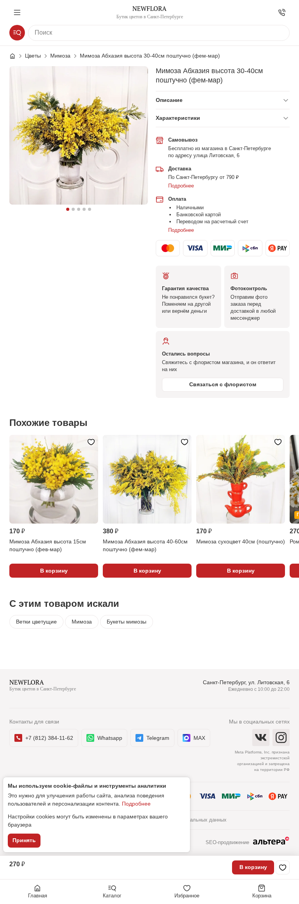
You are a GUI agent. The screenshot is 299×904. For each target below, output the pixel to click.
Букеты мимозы (126, 621)
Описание (169, 100)
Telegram (157, 738)
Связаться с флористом (222, 384)
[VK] (260, 737)
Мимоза (82, 621)
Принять (24, 840)
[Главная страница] (16, 56)
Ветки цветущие (36, 621)
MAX (199, 738)
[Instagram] (281, 737)
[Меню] (17, 12)
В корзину (253, 867)
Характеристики (178, 118)
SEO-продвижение (227, 842)
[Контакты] (282, 12)
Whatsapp (109, 738)
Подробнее (181, 186)
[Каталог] (17, 32)
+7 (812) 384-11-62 (49, 738)
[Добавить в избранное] (283, 867)
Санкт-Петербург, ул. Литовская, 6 (246, 682)
